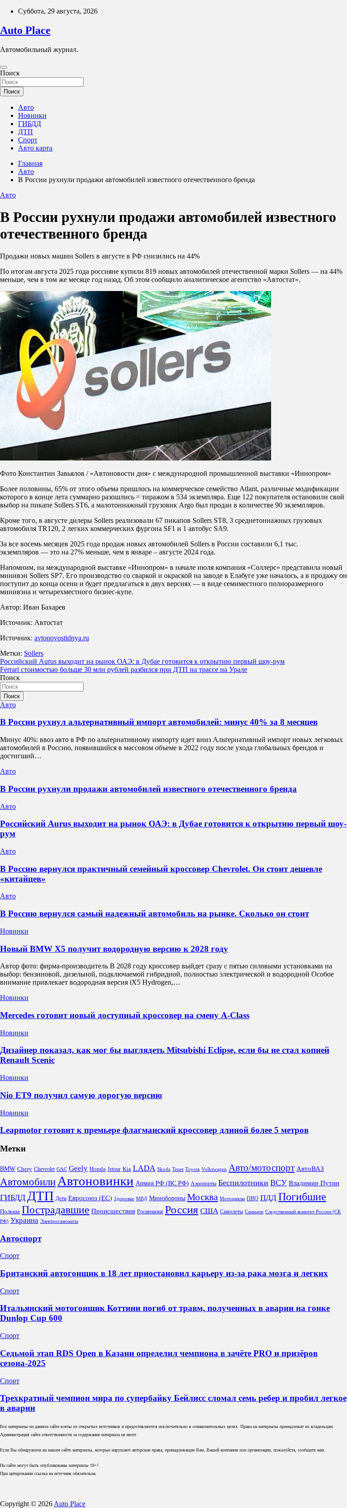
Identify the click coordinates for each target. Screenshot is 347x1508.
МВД (141, 1198)
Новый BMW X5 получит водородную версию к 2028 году (114, 949)
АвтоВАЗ (310, 1168)
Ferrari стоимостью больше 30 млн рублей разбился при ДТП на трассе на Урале (123, 669)
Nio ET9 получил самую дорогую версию (81, 1095)
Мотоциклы (232, 1198)
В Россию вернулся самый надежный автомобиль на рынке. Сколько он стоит (154, 913)
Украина (24, 1220)
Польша (10, 1211)
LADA (144, 1168)
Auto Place (25, 30)
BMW (7, 1168)
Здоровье (124, 1198)
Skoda (163, 1169)
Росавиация (150, 1211)
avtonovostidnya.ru (61, 638)
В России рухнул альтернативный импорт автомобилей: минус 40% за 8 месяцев (159, 722)
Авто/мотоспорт (262, 1167)
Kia (126, 1168)
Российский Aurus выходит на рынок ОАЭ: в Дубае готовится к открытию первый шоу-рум (142, 661)
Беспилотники (243, 1182)
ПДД (268, 1197)
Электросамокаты (59, 1221)
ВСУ (278, 1182)
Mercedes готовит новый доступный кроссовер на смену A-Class (124, 1015)
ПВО (252, 1198)
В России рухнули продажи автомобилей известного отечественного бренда (148, 789)
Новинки (32, 115)
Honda (97, 1168)
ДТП (25, 132)
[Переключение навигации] (3, 67)
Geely (78, 1168)
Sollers (33, 653)
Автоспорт (21, 1238)
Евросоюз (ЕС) (90, 1198)
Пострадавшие (55, 1210)
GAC (61, 1169)
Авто (26, 107)
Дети (61, 1198)
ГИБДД (29, 123)
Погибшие (302, 1197)
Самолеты (231, 1211)
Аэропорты (203, 1183)
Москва (202, 1197)
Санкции (254, 1211)
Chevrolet (44, 1169)
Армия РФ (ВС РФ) (162, 1183)
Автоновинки (95, 1181)
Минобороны (167, 1198)
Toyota (192, 1169)
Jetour (114, 1169)
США (209, 1211)
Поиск (10, 73)
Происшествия (113, 1211)
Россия (181, 1209)
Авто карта (35, 148)
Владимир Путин (314, 1183)
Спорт (28, 140)
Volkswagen (214, 1169)
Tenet (177, 1169)
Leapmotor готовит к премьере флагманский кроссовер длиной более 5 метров (154, 1130)
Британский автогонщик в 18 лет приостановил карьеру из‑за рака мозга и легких (164, 1273)
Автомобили (28, 1182)
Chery (24, 1168)
